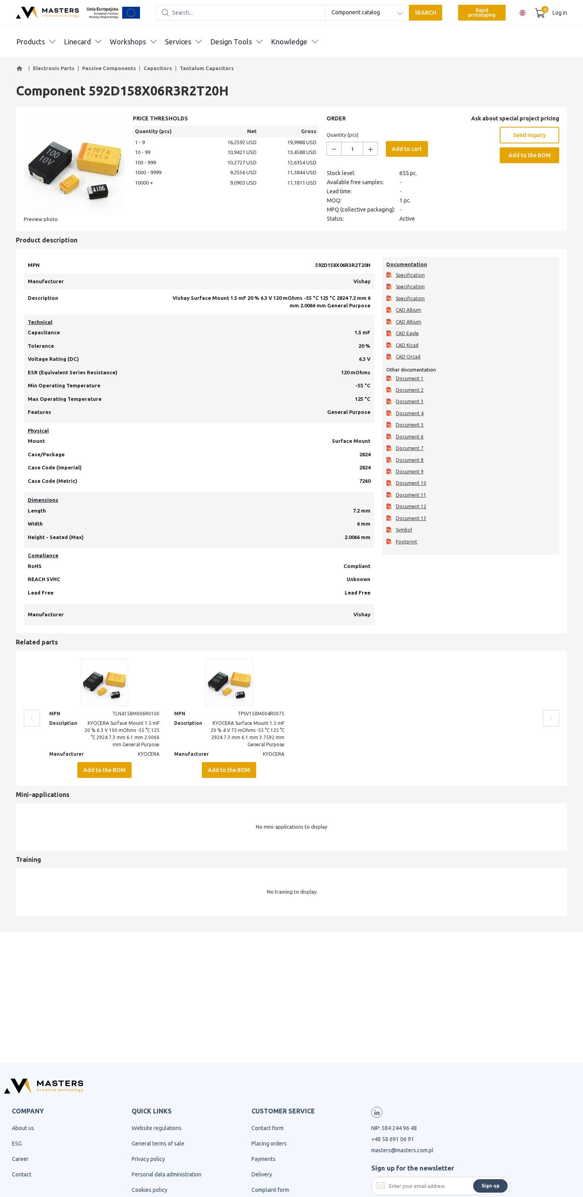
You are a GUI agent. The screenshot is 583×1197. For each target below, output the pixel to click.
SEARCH (425, 13)
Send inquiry (529, 135)
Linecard (77, 42)
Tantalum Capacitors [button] (207, 68)
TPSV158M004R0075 (261, 713)
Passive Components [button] (109, 68)
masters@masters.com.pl (402, 1150)
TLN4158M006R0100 (135, 713)
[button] (20, 68)
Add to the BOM (529, 155)
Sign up (490, 1185)
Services (178, 42)
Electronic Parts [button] (54, 68)
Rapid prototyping (481, 12)
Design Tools (231, 42)
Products (30, 42)
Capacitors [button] (158, 68)
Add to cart (407, 149)
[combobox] (367, 12)
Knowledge (289, 42)
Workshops (128, 42)
